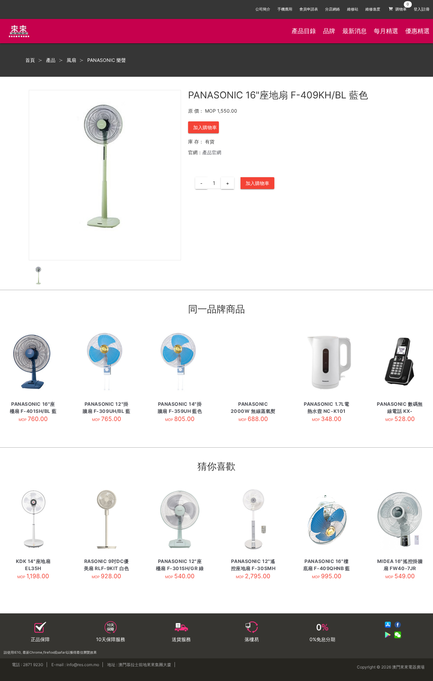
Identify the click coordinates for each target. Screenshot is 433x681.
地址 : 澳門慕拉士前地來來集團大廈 (139, 664)
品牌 (329, 30)
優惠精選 (417, 30)
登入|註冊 (422, 9)
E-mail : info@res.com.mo (75, 664)
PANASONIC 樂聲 (106, 60)
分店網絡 (332, 9)
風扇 (71, 60)
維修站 (352, 9)
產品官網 (211, 152)
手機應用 (284, 9)
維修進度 (372, 9)
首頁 (30, 60)
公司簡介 (262, 9)
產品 (50, 60)
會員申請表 (308, 9)
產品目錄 (304, 30)
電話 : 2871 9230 (27, 664)
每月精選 (386, 30)
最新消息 (354, 30)
